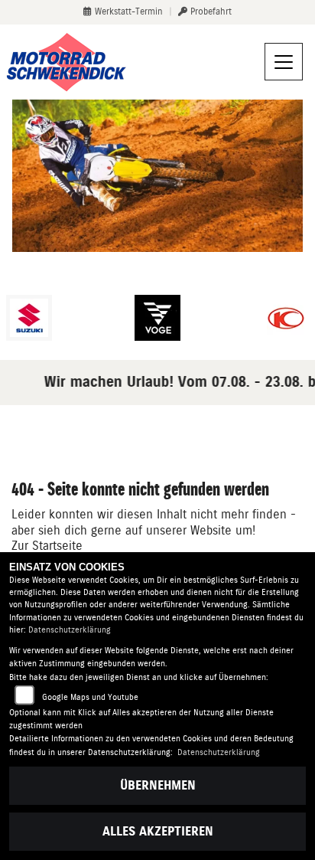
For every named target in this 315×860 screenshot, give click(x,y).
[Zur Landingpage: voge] (157, 318)
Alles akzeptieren (157, 831)
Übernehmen (158, 785)
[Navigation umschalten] (284, 62)
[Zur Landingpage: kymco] (286, 318)
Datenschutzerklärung (69, 630)
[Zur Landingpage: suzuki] (29, 318)
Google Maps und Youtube (90, 697)
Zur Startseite (47, 545)
